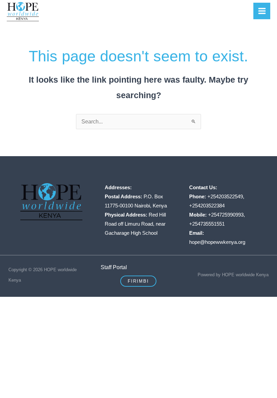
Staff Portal (114, 267)
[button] (138, 281)
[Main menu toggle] (261, 11)
